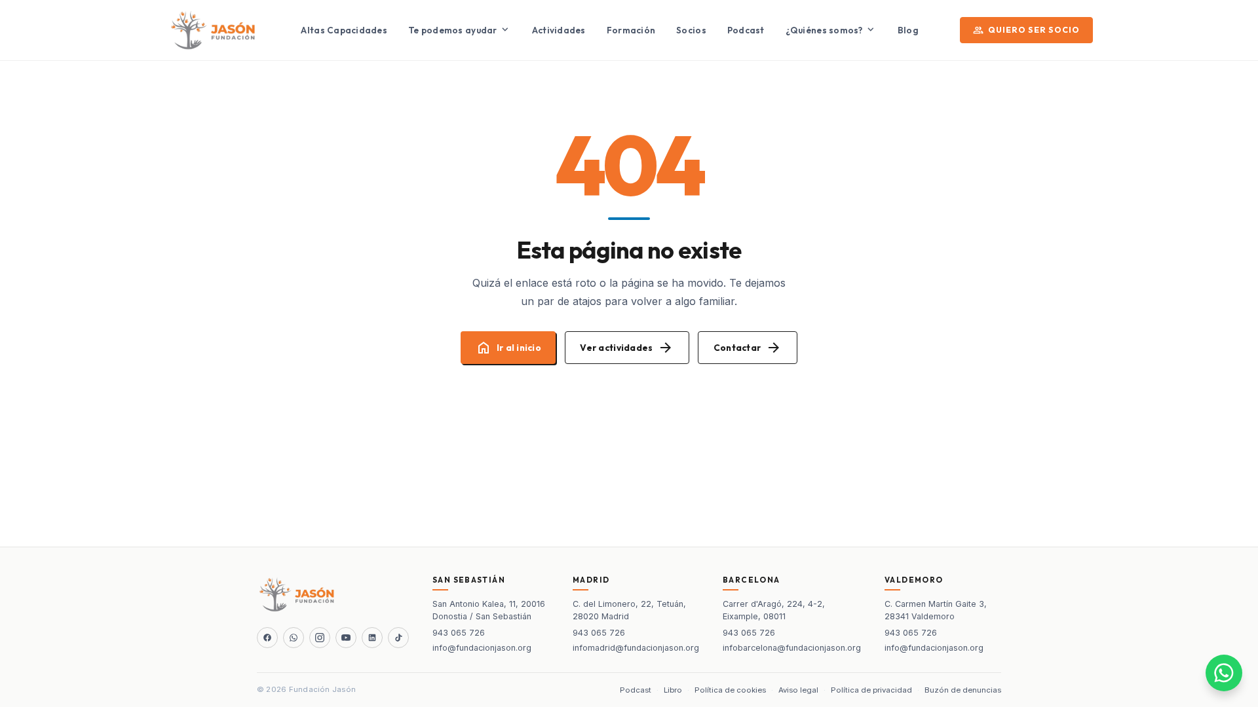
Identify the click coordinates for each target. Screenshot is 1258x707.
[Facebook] (267, 637)
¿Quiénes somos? (831, 30)
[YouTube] (345, 637)
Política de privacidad (871, 690)
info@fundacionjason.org (481, 648)
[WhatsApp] (293, 637)
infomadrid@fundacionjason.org (636, 648)
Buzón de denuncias (962, 690)
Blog (908, 30)
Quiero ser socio (1026, 30)
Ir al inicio (508, 347)
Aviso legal (798, 690)
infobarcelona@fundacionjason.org (792, 648)
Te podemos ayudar (459, 30)
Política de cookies (730, 690)
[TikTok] (398, 637)
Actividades (559, 30)
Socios (691, 30)
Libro (673, 690)
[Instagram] (319, 637)
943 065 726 (458, 633)
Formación (631, 30)
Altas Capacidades (344, 30)
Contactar (748, 347)
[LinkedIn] (372, 637)
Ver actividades (627, 347)
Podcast (746, 30)
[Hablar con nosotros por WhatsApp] (1224, 673)
